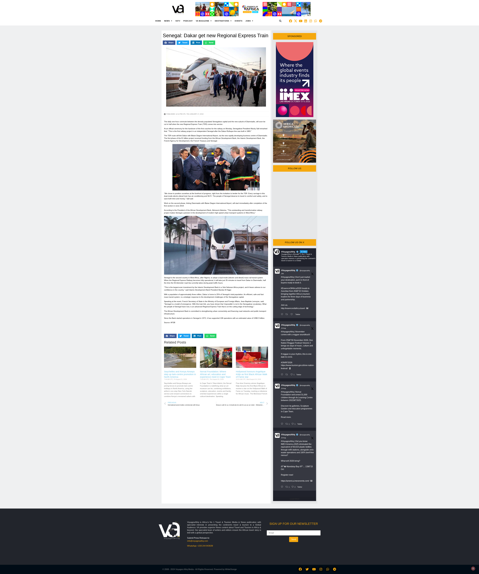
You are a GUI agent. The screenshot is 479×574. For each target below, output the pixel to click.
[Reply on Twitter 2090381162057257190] (282, 424)
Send (293, 539)
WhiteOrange (231, 569)
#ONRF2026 (286, 362)
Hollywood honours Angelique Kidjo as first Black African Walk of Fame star (251, 374)
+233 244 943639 (205, 546)
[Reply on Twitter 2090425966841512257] (282, 374)
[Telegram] (320, 20)
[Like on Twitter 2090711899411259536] (292, 314)
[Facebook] (290, 20)
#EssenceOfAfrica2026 (291, 288)
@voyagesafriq (305, 271)
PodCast (188, 21)
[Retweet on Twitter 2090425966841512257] (287, 374)
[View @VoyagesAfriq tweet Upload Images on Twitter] (307, 308)
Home (158, 21)
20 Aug (283, 328)
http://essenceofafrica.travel (293, 308)
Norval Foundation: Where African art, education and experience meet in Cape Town (215, 374)
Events (238, 21)
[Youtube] (300, 20)
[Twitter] (307, 569)
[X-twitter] (295, 20)
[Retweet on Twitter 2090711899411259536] (287, 314)
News (167, 21)
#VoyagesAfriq (288, 270)
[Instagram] (310, 20)
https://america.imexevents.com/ (295, 481)
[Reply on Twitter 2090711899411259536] (282, 314)
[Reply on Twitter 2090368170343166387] (282, 487)
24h (282, 274)
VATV (177, 21)
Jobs (248, 21)
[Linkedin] (305, 20)
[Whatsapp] (315, 20)
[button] (280, 21)
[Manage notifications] (473, 569)
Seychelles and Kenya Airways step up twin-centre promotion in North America (180, 374)
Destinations (222, 21)
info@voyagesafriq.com (197, 541)
